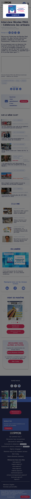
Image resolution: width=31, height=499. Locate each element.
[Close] (28, 4)
